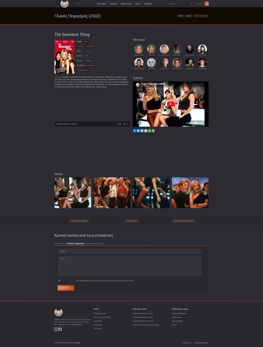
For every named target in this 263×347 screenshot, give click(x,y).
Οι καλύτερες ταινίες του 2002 (184, 221)
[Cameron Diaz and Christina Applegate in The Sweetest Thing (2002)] (151, 192)
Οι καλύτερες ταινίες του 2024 (143, 321)
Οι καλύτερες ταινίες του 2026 (143, 313)
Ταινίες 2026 (98, 321)
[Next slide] (205, 193)
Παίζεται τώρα (176, 317)
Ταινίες (137, 4)
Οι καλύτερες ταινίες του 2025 (143, 317)
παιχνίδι (96, 79)
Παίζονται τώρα (126, 4)
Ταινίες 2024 (98, 329)
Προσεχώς (113, 4)
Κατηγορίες (148, 4)
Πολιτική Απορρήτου (202, 343)
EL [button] (198, 4)
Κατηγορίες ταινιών (100, 313)
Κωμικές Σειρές (131, 221)
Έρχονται (179, 313)
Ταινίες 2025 (98, 325)
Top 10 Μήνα (101, 4)
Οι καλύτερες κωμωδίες (79, 221)
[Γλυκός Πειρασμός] (64, 57)
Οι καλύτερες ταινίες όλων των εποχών (146, 325)
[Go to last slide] (57, 193)
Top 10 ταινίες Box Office (102, 317)
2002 (86, 41)
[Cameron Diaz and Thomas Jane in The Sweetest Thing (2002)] (190, 192)
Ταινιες (188, 16)
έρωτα (104, 87)
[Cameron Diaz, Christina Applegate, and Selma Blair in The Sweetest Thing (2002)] (72, 192)
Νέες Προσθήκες (177, 321)
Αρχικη (180, 16)
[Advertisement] (92, 103)
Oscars (174, 325)
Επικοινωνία (187, 343)
